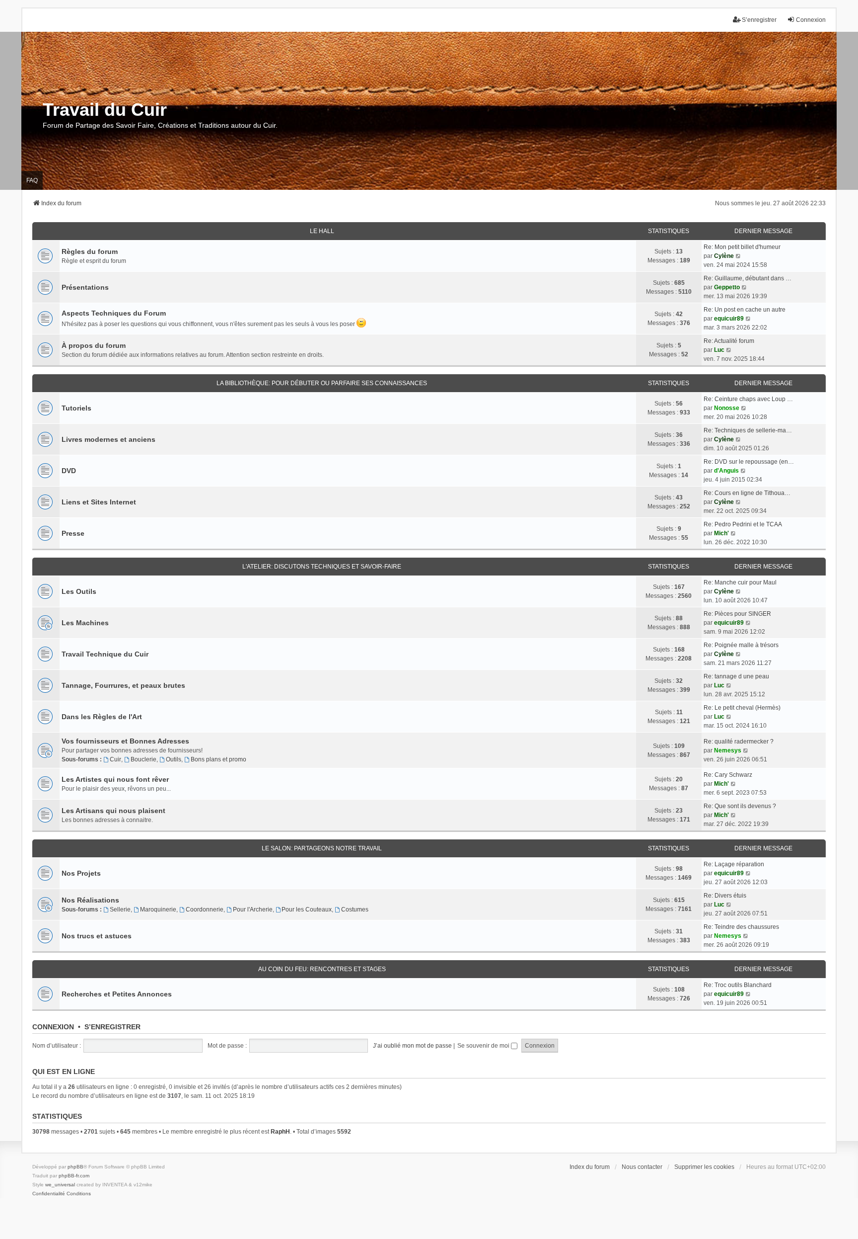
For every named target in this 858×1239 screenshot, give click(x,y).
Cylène (724, 255)
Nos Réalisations (90, 900)
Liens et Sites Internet (99, 502)
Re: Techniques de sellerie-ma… (748, 430)
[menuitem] (48, 1193)
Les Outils (79, 591)
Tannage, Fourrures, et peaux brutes (123, 685)
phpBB (75, 1166)
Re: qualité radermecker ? (739, 741)
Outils (173, 759)
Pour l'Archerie (253, 909)
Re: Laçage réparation (734, 864)
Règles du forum (90, 251)
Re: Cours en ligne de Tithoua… (747, 493)
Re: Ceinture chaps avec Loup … (748, 399)
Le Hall (322, 231)
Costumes (354, 909)
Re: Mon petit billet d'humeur (742, 247)
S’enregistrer (112, 1027)
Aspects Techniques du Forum (114, 313)
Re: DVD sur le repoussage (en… (749, 461)
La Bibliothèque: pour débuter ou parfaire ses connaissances (321, 383)
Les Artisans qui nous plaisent (113, 811)
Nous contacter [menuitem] (642, 1166)
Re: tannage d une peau (736, 676)
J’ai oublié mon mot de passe (412, 1045)
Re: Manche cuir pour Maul (740, 582)
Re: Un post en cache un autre (745, 309)
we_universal (60, 1184)
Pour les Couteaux (307, 909)
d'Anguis (726, 470)
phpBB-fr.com (74, 1175)
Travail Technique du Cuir (105, 654)
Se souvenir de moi (484, 1045)
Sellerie (120, 909)
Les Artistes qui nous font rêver (115, 779)
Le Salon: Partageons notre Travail (322, 848)
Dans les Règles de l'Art (102, 717)
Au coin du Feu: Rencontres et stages (322, 969)
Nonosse (726, 408)
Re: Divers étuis (725, 895)
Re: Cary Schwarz (728, 774)
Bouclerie (143, 759)
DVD (69, 471)
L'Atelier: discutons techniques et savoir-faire (321, 566)
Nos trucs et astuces (97, 936)
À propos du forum (94, 345)
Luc (719, 349)
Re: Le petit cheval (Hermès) (742, 707)
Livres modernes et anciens (108, 439)
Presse (73, 533)
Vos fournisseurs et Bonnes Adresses (125, 741)
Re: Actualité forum (729, 340)
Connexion (53, 1027)
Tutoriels (76, 408)
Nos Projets (81, 873)
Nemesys (727, 750)
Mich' (721, 533)
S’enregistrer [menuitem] (759, 19)
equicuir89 (729, 318)
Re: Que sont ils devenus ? (740, 806)
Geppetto (727, 287)
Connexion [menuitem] (811, 19)
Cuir (115, 759)
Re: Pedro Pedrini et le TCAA (743, 524)
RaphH (280, 1131)
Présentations (85, 287)
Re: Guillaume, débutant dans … (747, 278)
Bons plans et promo (218, 759)
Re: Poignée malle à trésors (741, 645)
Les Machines (85, 623)
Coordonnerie (204, 909)
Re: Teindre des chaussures (741, 926)
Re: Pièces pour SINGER (737, 613)
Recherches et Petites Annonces (117, 994)
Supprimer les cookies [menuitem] (704, 1166)
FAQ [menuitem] (32, 180)
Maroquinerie (158, 909)
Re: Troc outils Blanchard (738, 985)
